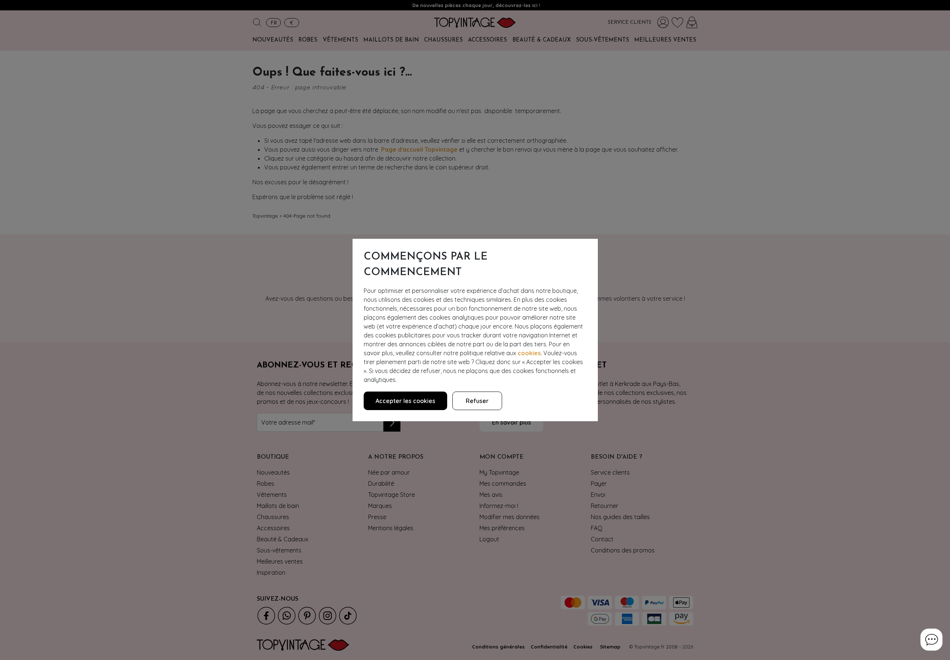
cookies (529, 353)
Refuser (477, 401)
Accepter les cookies (405, 401)
